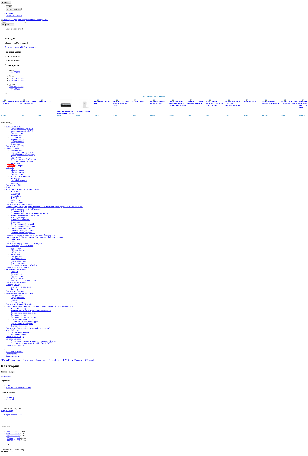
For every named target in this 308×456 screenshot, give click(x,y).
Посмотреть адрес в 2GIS (15, 47)
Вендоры (9, 339)
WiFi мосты (15, 252)
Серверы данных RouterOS (22, 131)
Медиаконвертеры (18, 261)
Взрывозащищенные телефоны (23, 313)
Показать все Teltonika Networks (19, 304)
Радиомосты (16, 137)
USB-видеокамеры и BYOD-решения (26, 209)
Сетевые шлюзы (17, 302)
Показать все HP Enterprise (16, 282)
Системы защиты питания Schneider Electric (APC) (31, 343)
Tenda (8, 187)
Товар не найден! (13, 356)
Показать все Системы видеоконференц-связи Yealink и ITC (30, 235)
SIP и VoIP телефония (14, 189)
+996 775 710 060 (16, 87)
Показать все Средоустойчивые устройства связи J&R (28, 328)
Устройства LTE (17, 140)
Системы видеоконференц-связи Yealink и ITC (25, 207)
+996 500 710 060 (16, 89)
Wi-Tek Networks (12, 246)
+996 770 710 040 (16, 78)
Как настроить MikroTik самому (19, 388)
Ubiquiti (9, 148)
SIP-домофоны (17, 202)
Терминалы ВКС (17, 211)
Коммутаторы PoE (18, 259)
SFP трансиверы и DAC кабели (23, 159)
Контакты (10, 397)
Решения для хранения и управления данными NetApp (33, 341)
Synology (9, 285)
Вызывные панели (18, 315)
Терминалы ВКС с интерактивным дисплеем (29, 213)
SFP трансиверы (17, 142)
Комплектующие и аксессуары (23, 280)
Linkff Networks (17, 239)
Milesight (9, 330)
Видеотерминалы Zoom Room (23, 226)
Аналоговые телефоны (20, 308)
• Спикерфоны (53, 360)
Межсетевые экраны (19, 181)
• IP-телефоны (27, 360)
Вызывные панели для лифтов (23, 317)
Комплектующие (17, 289)
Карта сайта (11, 399)
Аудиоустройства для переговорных (25, 215)
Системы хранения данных (22, 161)
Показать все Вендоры (15, 345)
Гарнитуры (15, 194)
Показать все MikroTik (15, 146)
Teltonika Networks (13, 293)
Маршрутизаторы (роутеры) (22, 129)
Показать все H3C (13, 185)
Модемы (14, 300)
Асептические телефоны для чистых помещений (31, 311)
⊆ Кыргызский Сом (14, 9)
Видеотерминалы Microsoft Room (24, 224)
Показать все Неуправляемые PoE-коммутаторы (25, 244)
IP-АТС (14, 198)
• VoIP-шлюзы (76, 360)
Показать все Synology (15, 291)
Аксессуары (15, 144)
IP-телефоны (16, 192)
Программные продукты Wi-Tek (24, 265)
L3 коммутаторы (17, 172)
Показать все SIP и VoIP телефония (20, 205)
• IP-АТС (64, 360)
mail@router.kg (32, 47)
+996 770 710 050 (16, 72)
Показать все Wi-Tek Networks (18, 267)
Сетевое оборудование (20, 332)
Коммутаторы (16, 135)
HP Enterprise (11, 269)
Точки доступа (17, 133)
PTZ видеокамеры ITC (20, 218)
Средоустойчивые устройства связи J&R (22, 306)
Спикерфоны (16, 196)
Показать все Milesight (15, 337)
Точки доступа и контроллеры (23, 155)
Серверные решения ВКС (21, 228)
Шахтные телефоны (19, 326)
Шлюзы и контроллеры (20, 176)
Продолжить (6, 376)
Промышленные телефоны (22, 324)
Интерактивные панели (20, 220)
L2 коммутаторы (17, 170)
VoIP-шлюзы (16, 200)
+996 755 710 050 (16, 80)
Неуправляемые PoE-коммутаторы (20, 237)
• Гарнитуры (40, 360)
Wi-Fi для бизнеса (18, 250)
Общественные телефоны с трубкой (25, 321)
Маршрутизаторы (18, 298)
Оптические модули (19, 263)
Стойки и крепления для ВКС (23, 233)
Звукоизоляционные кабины (22, 319)
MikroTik (9, 127)
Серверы (14, 183)
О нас (8, 385)
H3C (8, 168)
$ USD (9, 7)
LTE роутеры (16, 248)
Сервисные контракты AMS (22, 231)
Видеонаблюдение (18, 334)
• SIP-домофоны (90, 360)
